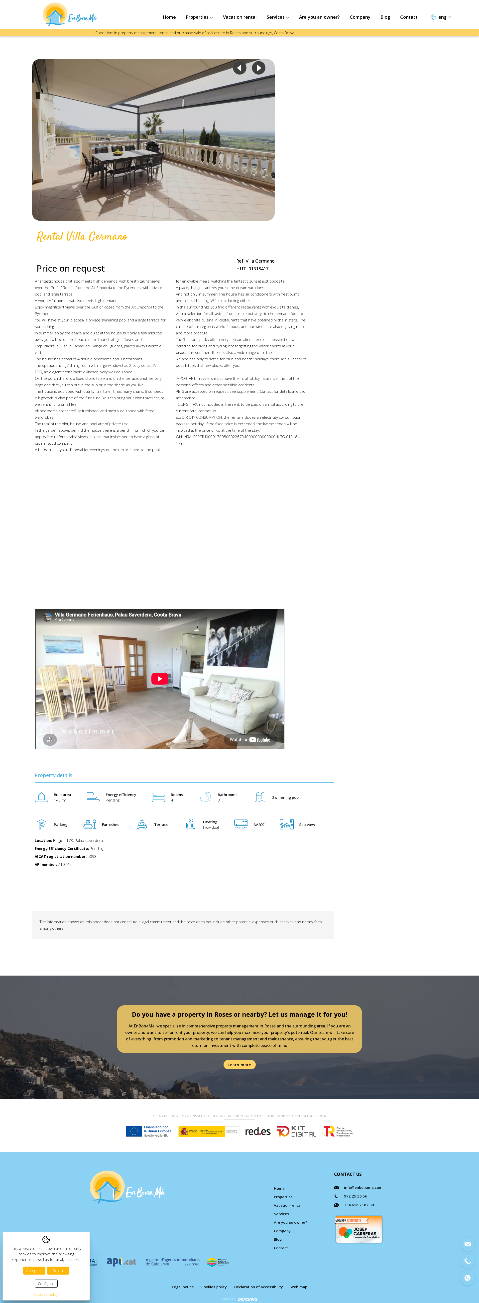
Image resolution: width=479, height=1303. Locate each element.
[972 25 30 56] (467, 1261)
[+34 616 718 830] (467, 1278)
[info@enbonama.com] (467, 1244)
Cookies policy (214, 1286)
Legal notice (183, 1286)
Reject (58, 1270)
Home (169, 17)
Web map (298, 1286)
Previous (239, 68)
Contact (409, 17)
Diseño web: (229, 1299)
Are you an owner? (319, 17)
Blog (385, 17)
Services (276, 17)
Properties (198, 17)
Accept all (34, 1270)
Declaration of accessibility (258, 1286)
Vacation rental (240, 17)
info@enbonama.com (363, 1187)
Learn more (239, 1064)
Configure (46, 1283)
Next (258, 68)
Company (360, 17)
